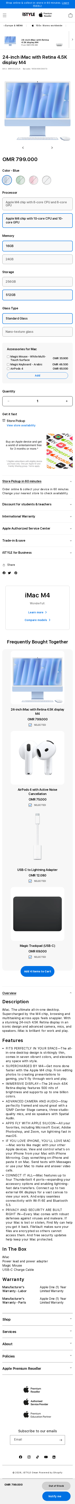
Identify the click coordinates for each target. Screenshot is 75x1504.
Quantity (8, 391)
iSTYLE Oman (30, 1472)
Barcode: (27, 69)
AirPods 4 (39, 368)
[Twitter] (9, 573)
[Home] (28, 14)
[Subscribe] (60, 1440)
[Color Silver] (46, 180)
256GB (11, 281)
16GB (10, 246)
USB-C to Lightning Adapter (37, 870)
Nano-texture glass (19, 332)
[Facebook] (4, 573)
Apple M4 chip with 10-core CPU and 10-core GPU (34, 220)
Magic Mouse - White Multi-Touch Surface (39, 358)
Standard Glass (17, 318)
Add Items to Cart (37, 971)
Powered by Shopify (50, 1472)
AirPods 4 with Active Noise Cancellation (37, 792)
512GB (10, 295)
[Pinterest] (16, 573)
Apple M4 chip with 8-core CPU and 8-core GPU (36, 203)
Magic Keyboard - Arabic (39, 364)
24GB (10, 259)
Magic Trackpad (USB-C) (37, 946)
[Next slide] (71, 39)
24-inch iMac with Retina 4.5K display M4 (37, 712)
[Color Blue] (7, 180)
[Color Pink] (33, 180)
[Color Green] (20, 180)
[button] (4, 15)
